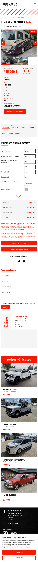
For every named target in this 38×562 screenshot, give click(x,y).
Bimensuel (29, 183)
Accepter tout (19, 552)
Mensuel (28, 185)
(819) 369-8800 (19, 327)
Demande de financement (19, 243)
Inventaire (8, 18)
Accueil (3, 18)
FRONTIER (21, 18)
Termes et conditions (25, 548)
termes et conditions (30, 303)
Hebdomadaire (30, 181)
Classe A (15, 18)
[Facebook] (4, 511)
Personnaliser (19, 557)
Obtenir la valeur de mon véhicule (19, 249)
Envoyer (5, 307)
